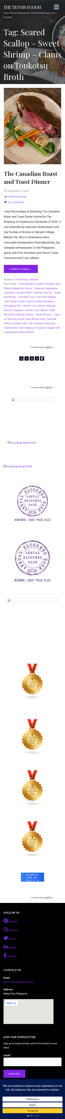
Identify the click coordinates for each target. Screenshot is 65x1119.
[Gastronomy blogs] (32, 681)
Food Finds (21, 279)
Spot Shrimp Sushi (36, 319)
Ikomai (28, 310)
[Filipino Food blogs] (32, 839)
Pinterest (13, 921)
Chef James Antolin (14, 301)
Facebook (11, 956)
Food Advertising (37, 347)
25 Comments (16, 202)
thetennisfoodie (16, 196)
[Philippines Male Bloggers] (32, 788)
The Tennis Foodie (22, 7)
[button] (56, 7)
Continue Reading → (20, 269)
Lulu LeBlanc (41, 310)
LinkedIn (12, 947)
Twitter (12, 938)
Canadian (9, 292)
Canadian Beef (23, 292)
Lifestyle (33, 279)
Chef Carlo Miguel (46, 296)
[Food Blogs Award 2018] (18, 466)
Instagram (13, 930)
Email (7, 1055)
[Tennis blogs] (32, 737)
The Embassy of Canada (32, 327)
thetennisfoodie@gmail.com (19, 982)
